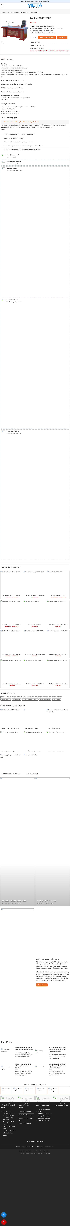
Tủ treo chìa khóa (56, 699)
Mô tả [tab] (3, 59)
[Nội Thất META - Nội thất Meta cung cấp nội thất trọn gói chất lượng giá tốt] (35, 6)
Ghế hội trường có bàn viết (41, 696)
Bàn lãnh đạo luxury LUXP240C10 (11, 683)
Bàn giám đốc (34, 12)
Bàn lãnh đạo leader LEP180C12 (58, 625)
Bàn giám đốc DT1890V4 (35, 625)
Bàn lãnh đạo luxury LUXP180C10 (58, 683)
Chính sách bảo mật (43, 1120)
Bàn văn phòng (24, 12)
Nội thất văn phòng (13, 12)
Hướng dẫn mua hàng (44, 1116)
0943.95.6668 (11, 109)
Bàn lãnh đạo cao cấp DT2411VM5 (35, 654)
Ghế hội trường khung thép (55, 696)
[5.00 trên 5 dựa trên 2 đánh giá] (49, 20)
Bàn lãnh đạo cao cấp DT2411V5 (35, 683)
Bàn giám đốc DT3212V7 (58, 595)
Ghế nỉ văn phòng (17, 699)
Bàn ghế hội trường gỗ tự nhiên (14, 696)
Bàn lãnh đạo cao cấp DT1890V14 (11, 625)
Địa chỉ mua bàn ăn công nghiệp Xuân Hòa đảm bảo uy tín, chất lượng (57, 1066)
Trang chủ (3, 12)
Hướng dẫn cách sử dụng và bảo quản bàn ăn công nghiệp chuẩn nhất (57, 1049)
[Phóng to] (3, 42)
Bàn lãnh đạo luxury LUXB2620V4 (35, 595)
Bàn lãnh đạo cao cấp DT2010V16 (11, 595)
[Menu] (2, 5)
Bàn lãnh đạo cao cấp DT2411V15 (11, 654)
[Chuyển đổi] (2, 121)
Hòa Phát (40, 48)
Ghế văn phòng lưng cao (45, 699)
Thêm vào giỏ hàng (47, 37)
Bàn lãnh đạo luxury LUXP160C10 (58, 654)
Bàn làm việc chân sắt (29, 696)
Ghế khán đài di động (6, 699)
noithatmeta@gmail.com (13, 111)
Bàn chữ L (3, 696)
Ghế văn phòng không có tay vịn (29, 699)
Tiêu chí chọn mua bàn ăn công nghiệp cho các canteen (23, 1066)
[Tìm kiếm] (68, 5)
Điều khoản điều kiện (44, 1118)
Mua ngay (62, 37)
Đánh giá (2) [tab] (10, 59)
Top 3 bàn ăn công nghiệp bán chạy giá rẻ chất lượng (24, 1048)
